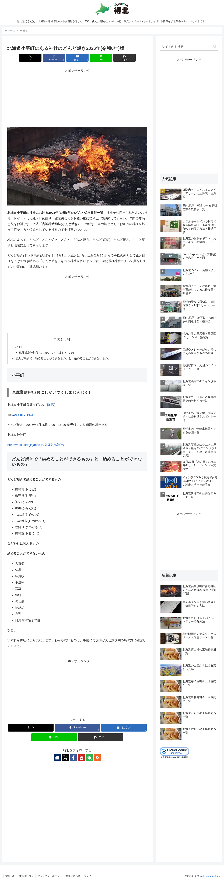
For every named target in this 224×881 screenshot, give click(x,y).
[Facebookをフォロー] (73, 757)
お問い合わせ (73, 876)
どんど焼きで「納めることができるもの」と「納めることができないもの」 (63, 358)
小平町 (19, 346)
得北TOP (10, 876)
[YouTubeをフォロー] (81, 757)
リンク (87, 876)
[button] (124, 58)
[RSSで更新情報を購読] (97, 757)
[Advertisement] (77, 98)
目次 (57, 339)
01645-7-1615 (24, 414)
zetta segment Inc (209, 876)
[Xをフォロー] (65, 757)
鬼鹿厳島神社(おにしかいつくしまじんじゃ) (46, 352)
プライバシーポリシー (49, 876)
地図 (51, 404)
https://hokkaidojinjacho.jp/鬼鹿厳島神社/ (35, 445)
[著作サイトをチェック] (57, 757)
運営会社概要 (26, 876)
